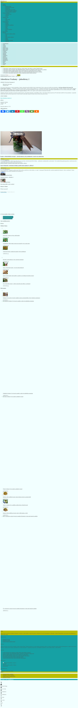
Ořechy (6, 28)
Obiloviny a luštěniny (9, 25)
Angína (4, 46)
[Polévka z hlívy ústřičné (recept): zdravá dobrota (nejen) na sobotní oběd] (5, 494)
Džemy (6, 39)
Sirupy (6, 20)
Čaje (6, 18)
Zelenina (7, 15)
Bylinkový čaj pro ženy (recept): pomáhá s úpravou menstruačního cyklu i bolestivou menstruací (21, 297)
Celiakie (4, 51)
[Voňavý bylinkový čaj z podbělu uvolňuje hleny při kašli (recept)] (5, 502)
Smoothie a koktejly (9, 40)
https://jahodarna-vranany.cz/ (6, 98)
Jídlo (6, 35)
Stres (4, 62)
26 (8, 261)
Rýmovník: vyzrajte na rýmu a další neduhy (11, 235)
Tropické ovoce (8, 14)
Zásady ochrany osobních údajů (9, 641)
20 (8, 269)
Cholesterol (5, 55)
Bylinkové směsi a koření (10, 33)
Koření (6, 22)
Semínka (7, 23)
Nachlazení (5, 58)
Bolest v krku (5, 49)
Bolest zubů (5, 50)
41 (8, 253)
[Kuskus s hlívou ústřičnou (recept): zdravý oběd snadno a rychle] (5, 511)
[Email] (31, 111)
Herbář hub (7, 8)
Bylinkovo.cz (10, 679)
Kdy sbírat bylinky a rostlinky (11, 10)
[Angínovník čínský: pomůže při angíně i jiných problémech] (5, 249)
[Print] (36, 111)
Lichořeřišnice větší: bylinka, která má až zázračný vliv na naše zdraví (16, 243)
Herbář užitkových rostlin (10, 9)
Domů (4, 4)
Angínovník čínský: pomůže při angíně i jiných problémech (14, 251)
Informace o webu (6, 640)
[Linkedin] (12, 111)
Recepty (4, 32)
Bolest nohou (5, 47)
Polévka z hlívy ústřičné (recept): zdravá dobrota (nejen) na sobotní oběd (17, 497)
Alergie (4, 45)
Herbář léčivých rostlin (9, 7)
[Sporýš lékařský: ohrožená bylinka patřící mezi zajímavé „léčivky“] (13, 163)
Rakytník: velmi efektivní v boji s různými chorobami (13, 259)
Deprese (4, 53)
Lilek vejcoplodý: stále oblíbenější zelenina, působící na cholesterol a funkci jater (18, 653)
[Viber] (27, 111)
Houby (6, 26)
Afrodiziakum (5, 43)
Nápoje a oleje (5, 17)
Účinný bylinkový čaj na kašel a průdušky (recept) (12, 488)
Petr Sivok (7, 82)
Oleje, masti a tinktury (9, 37)
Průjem (4, 61)
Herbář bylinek (8, 6)
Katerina (6, 159)
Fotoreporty (11, 82)
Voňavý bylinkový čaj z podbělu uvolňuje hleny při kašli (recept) (15, 505)
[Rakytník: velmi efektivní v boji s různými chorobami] (5, 257)
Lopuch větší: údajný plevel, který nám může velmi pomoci (14, 657)
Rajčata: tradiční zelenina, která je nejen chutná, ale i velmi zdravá (15, 654)
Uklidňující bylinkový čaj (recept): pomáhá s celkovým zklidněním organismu (18, 393)
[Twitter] (7, 111)
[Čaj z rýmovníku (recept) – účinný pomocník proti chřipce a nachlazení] (5, 281)
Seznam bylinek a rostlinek (10, 11)
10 (8, 285)
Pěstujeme (7, 41)
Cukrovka (5, 52)
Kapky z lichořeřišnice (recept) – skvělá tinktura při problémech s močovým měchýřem (22, 156)
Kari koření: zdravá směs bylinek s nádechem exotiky (13, 656)
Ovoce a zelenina (6, 12)
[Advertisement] (37, 121)
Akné (4, 44)
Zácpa (4, 64)
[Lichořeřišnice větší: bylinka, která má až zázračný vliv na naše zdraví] (5, 241)
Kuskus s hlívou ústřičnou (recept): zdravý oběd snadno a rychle (15, 513)
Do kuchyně (5, 31)
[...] (21, 162)
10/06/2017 (2, 82)
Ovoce (6, 16)
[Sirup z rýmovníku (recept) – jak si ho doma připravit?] (5, 265)
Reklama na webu (6, 639)
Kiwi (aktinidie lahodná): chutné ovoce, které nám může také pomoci (16, 655)
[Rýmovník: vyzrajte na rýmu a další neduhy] (5, 233)
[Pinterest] (17, 111)
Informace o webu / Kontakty (8, 675)
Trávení (4, 63)
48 (8, 237)
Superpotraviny (6, 21)
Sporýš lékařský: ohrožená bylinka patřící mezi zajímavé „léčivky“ (17, 165)
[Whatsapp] (22, 111)
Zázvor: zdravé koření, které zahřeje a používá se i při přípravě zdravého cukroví (18, 275)
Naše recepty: (3, 288)
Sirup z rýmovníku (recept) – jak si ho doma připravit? (13, 267)
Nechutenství (5, 59)
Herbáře (4, 5)
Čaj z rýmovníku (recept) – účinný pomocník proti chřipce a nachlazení (16, 283)
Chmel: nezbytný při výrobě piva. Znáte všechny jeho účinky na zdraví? (17, 652)
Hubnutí (4, 54)
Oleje (6, 27)
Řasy (6, 30)
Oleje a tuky (7, 19)
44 (7, 245)
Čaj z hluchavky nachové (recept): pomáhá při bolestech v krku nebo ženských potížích (20, 608)
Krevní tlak (5, 57)
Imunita (4, 56)
